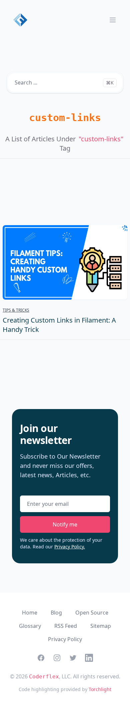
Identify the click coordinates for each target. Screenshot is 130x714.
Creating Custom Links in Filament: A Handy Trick (59, 325)
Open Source (91, 612)
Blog (56, 612)
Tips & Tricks (16, 310)
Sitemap (100, 626)
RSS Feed (65, 626)
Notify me (65, 524)
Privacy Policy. (69, 546)
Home (29, 612)
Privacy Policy (65, 639)
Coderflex (44, 676)
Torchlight (100, 689)
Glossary (30, 626)
